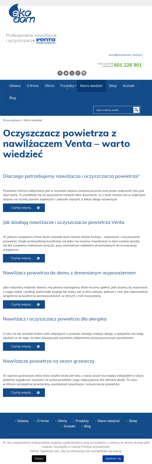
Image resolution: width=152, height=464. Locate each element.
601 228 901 (128, 65)
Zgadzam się (113, 458)
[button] (75, 86)
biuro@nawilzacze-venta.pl (125, 55)
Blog (12, 98)
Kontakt (129, 86)
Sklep (113, 86)
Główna (15, 86)
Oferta (49, 86)
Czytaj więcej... (22, 207)
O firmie (33, 86)
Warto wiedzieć (91, 86)
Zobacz (39, 458)
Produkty (67, 86)
